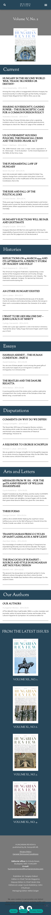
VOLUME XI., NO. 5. (26, 775)
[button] (5, 5)
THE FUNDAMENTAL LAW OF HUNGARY (20, 165)
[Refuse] (47, 905)
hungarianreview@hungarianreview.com (25, 869)
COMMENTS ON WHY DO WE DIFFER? (25, 419)
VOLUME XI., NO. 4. (25, 822)
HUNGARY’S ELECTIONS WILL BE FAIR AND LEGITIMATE (25, 221)
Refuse (23, 911)
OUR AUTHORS (12, 603)
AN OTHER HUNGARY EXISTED (21, 291)
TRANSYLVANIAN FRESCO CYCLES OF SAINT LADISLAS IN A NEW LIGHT (25, 536)
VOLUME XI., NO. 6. (25, 727)
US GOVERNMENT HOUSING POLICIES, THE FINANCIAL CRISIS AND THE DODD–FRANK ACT (23, 138)
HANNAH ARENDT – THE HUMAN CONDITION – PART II (22, 356)
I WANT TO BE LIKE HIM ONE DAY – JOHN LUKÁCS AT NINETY (23, 318)
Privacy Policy (25, 852)
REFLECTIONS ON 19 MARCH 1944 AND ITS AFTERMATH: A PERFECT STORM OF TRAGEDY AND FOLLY (25, 261)
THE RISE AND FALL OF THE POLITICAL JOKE (19, 193)
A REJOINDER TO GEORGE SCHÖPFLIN (25, 444)
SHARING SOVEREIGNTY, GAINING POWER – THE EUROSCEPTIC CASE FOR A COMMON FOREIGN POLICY (24, 109)
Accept (14, 911)
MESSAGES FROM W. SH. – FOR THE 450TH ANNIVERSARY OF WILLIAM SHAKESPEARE (23, 483)
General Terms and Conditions (25, 854)
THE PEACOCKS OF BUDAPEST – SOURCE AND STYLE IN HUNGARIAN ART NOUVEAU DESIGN (25, 562)
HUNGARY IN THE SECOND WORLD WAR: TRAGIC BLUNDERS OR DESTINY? (24, 81)
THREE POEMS (11, 511)
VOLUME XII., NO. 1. (25, 680)
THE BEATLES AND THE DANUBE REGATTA (22, 382)
